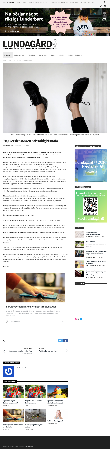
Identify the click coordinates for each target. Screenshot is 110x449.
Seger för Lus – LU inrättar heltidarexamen (33, 402)
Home (4, 60)
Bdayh (16, 446)
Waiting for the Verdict (48, 349)
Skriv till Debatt (89, 2)
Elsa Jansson (90, 277)
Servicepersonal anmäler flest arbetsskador (20, 350)
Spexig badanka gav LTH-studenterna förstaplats (55, 402)
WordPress (29, 446)
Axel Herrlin (9, 145)
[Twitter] (101, 6)
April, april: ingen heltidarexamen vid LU (10, 402)
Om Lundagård (22, 2)
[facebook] (65, 340)
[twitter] (60, 340)
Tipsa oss (64, 2)
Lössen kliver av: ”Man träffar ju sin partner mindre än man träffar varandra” (96, 253)
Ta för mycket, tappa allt (55, 421)
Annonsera (44, 2)
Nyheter (10, 60)
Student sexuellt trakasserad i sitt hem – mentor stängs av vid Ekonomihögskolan (96, 273)
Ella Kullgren (91, 266)
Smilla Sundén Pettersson (95, 244)
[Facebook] (97, 6)
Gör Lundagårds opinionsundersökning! (93, 233)
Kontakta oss (34, 2)
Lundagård (90, 236)
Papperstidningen (75, 2)
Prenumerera (55, 2)
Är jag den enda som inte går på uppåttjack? (96, 262)
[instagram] (105, 6)
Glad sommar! (90, 241)
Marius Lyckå (90, 257)
